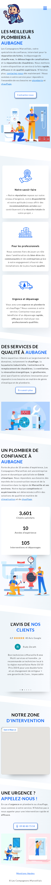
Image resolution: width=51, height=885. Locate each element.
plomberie (37, 80)
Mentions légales (25, 873)
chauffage (6, 84)
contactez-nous (15, 73)
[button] (20, 689)
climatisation (8, 499)
